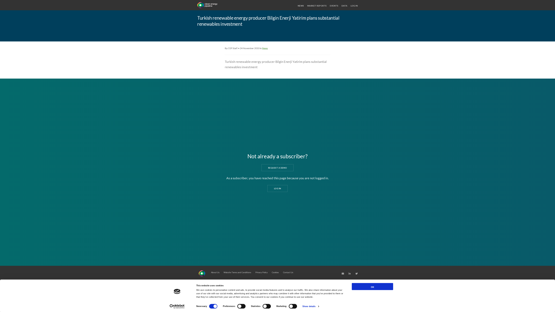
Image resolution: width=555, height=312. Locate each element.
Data (344, 5)
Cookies (275, 272)
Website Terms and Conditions (237, 272)
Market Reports (317, 5)
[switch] (241, 306)
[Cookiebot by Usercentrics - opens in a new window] (177, 306)
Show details (309, 306)
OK (372, 287)
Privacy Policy (261, 272)
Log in (354, 5)
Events (334, 5)
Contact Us (288, 272)
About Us (215, 272)
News (301, 5)
